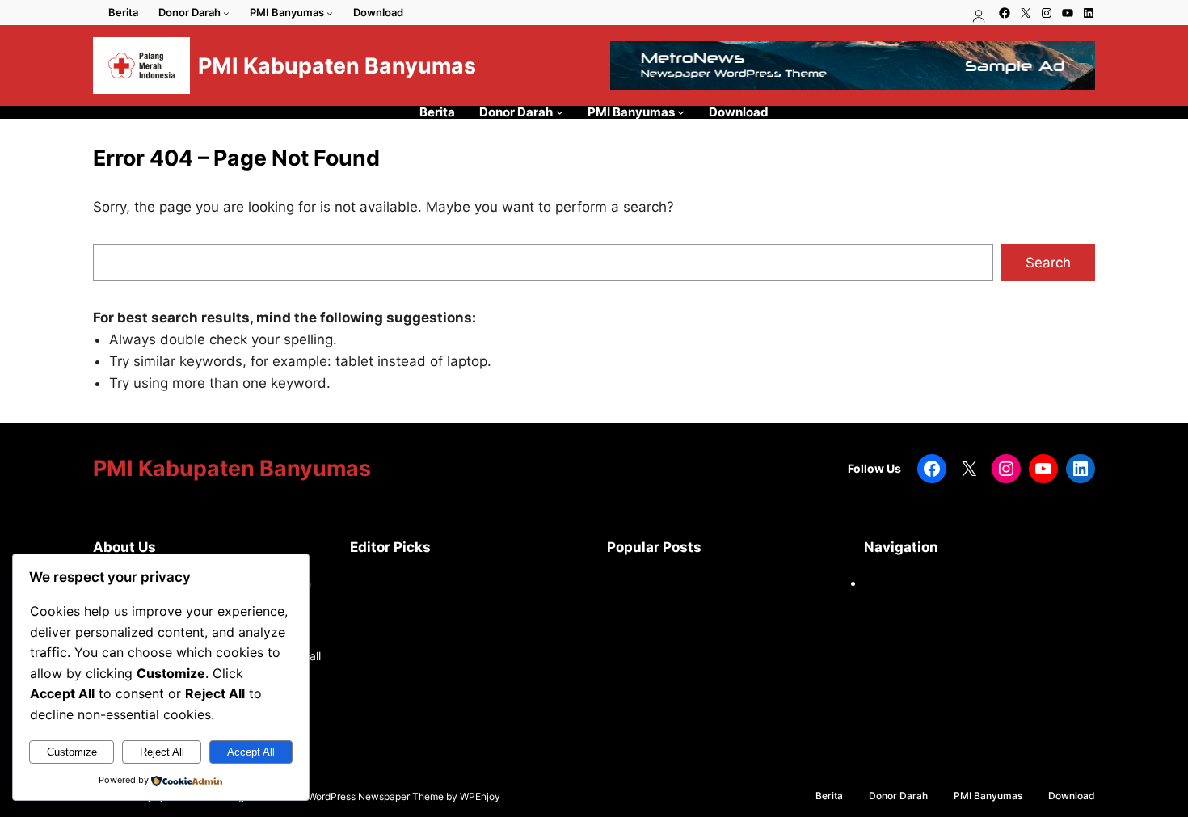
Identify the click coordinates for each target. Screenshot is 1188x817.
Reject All (162, 752)
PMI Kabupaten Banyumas (337, 65)
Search (1048, 263)
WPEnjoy (480, 796)
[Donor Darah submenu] (226, 13)
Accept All (251, 752)
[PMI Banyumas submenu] (329, 13)
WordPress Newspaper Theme (376, 796)
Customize (72, 752)
